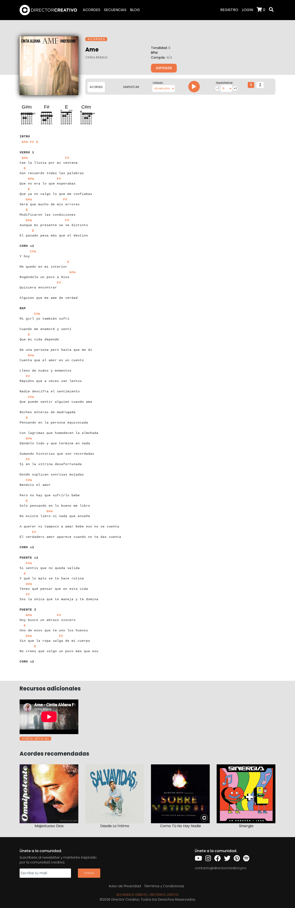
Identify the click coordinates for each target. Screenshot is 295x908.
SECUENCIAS (115, 9)
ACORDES (91, 9)
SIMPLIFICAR (131, 87)
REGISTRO (229, 9)
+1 (235, 88)
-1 (217, 88)
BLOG (135, 9)
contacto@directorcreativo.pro (220, 868)
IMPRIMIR (164, 68)
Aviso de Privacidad (125, 886)
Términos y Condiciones (164, 886)
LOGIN (247, 9)
